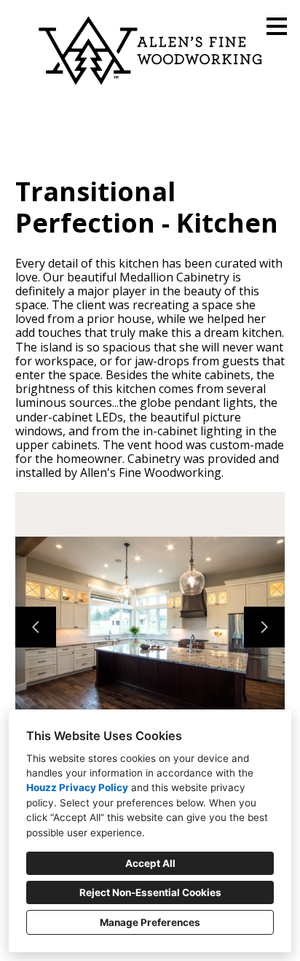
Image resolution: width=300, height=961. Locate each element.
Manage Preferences (150, 922)
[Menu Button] (276, 26)
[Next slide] (264, 627)
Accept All (150, 863)
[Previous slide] (35, 627)
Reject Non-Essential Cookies (150, 892)
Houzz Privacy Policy (77, 787)
